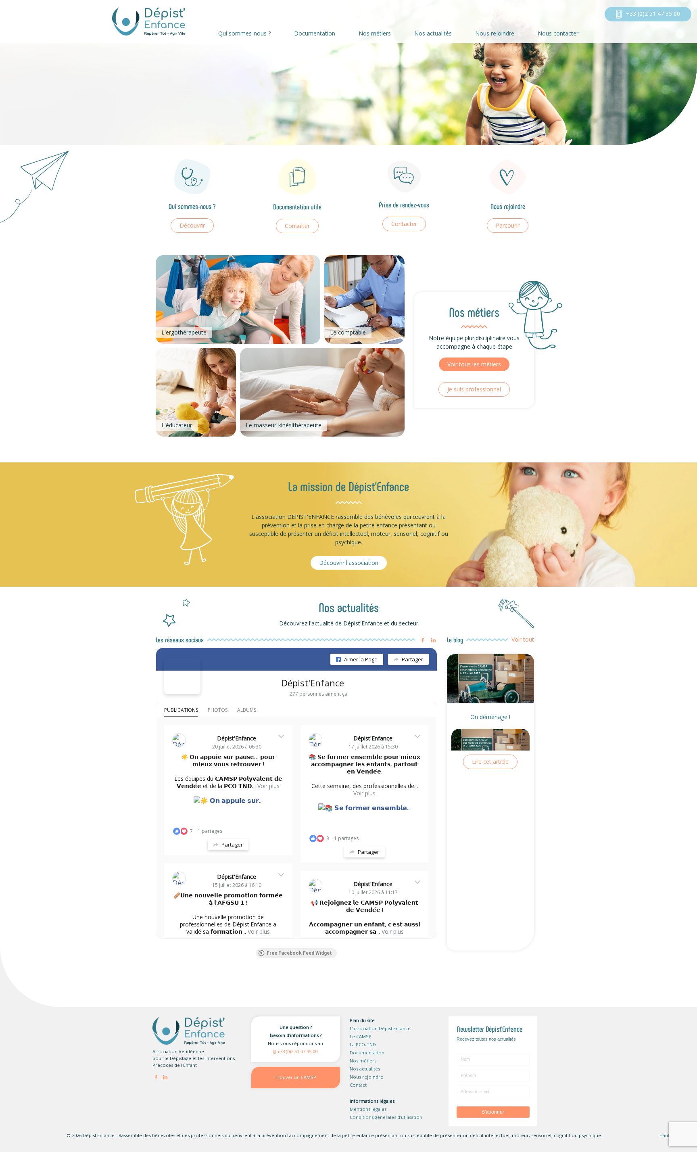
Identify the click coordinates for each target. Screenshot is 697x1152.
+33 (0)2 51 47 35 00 (652, 13)
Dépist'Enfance (313, 683)
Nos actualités (433, 33)
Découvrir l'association (348, 563)
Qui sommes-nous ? (244, 33)
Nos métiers (375, 33)
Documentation (314, 33)
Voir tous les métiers (474, 364)
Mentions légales (368, 1109)
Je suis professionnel (474, 389)
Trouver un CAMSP (295, 1077)
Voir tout (522, 639)
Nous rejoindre (494, 33)
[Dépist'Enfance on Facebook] (182, 676)
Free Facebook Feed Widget (299, 953)
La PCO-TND (363, 1044)
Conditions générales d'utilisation (386, 1117)
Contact (358, 1085)
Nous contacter (558, 33)
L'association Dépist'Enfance (380, 1028)
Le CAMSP (360, 1036)
